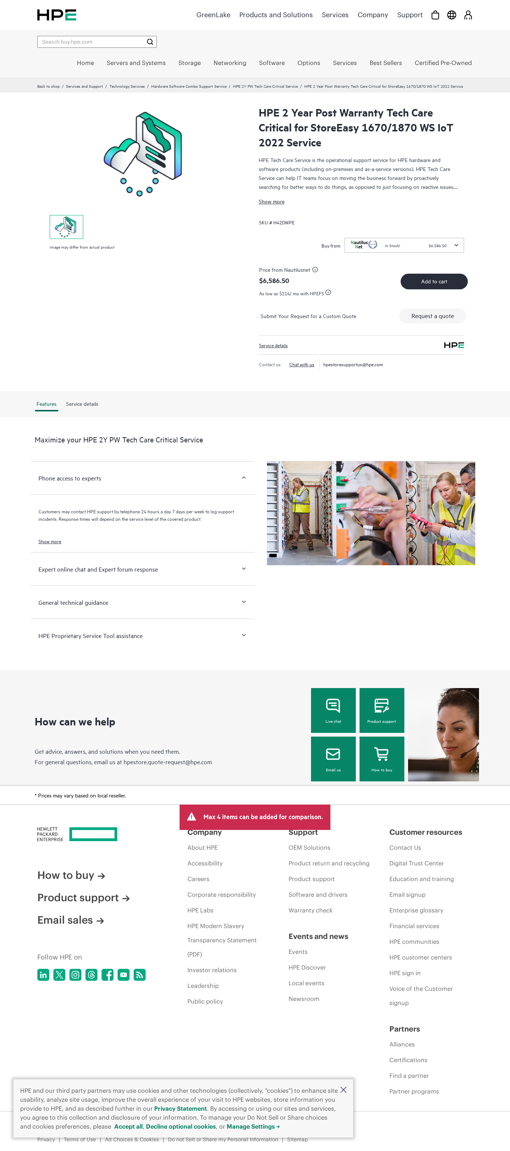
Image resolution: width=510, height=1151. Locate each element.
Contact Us (405, 847)
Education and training (421, 879)
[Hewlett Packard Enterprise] (56, 15)
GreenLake (213, 14)
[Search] (150, 42)
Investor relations (212, 970)
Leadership (203, 985)
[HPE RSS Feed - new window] (140, 975)
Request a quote (432, 315)
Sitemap (297, 1139)
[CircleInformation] (316, 271)
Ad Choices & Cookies (132, 1139)
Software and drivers (318, 894)
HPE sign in (405, 973)
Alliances (402, 1044)
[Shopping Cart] (435, 15)
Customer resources (425, 832)
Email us (333, 769)
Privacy (46, 1139)
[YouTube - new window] (124, 975)
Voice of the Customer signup (421, 996)
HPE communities (414, 941)
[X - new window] (59, 975)
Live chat (333, 721)
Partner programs (414, 1091)
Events (298, 951)
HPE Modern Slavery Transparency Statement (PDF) (222, 940)
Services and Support (84, 86)
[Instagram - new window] (75, 975)
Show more (271, 201)
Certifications (408, 1060)
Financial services (414, 926)
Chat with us (301, 364)
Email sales (65, 920)
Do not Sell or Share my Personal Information (223, 1139)
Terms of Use (80, 1139)
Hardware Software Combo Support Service (189, 86)
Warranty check (311, 910)
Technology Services (127, 86)
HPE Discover (307, 967)
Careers (198, 879)
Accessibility (205, 863)
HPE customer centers (420, 957)
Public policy (205, 1001)
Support (410, 14)
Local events (306, 983)
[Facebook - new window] (107, 975)
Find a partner (409, 1075)
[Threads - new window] (91, 975)
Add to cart (434, 280)
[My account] (468, 15)
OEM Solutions (309, 847)
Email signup (407, 894)
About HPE (202, 847)
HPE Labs (200, 910)
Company (373, 14)
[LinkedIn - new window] (43, 975)
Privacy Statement (180, 1108)
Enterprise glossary (416, 910)
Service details (273, 345)
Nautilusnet (297, 269)
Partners (404, 1028)
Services (335, 14)
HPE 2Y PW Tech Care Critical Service (265, 86)
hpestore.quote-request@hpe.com (168, 762)
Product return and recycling (329, 863)
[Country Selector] (451, 15)
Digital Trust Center (416, 863)
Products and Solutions (276, 14)
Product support (381, 721)
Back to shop (48, 86)
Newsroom (304, 998)
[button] (343, 1090)
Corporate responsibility (221, 894)
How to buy (381, 769)
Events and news (318, 936)
